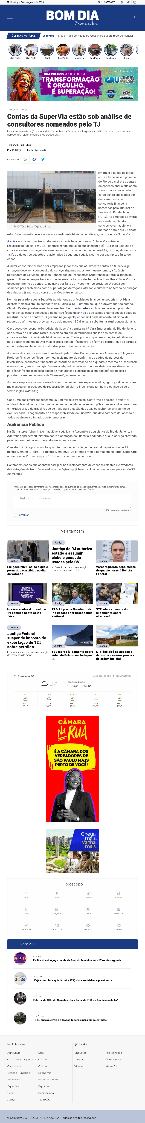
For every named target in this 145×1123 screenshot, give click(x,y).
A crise (12, 241)
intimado (81, 308)
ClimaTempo (125, 676)
